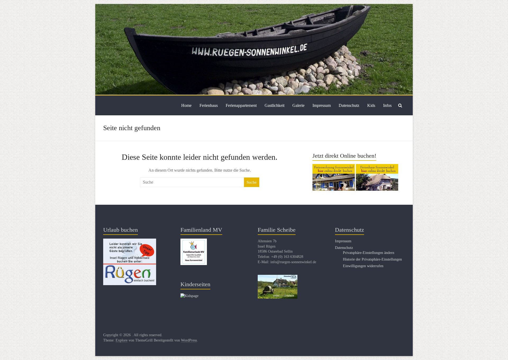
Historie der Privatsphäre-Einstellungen (372, 259)
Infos (387, 105)
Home (186, 105)
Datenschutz (349, 105)
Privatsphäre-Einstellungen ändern (368, 253)
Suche (252, 182)
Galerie (298, 105)
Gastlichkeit (274, 105)
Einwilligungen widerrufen (363, 266)
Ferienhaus (208, 105)
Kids (371, 105)
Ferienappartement (241, 105)
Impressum (321, 105)
